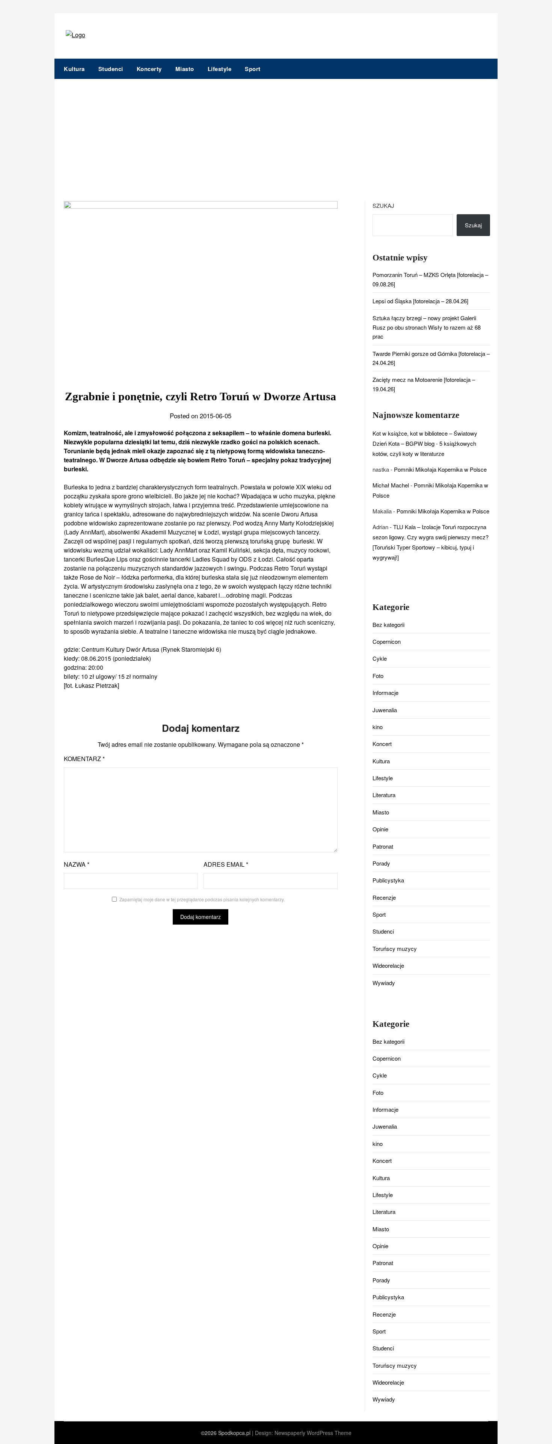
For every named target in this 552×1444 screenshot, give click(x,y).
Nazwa (76, 864)
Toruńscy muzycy (395, 948)
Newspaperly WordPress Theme (312, 1432)
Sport (253, 69)
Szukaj (383, 205)
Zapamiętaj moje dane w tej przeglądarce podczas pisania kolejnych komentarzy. (202, 899)
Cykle (380, 658)
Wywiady (384, 983)
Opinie (380, 829)
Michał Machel (391, 485)
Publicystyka (388, 880)
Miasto (184, 69)
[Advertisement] (276, 135)
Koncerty (149, 69)
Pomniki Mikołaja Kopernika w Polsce (440, 469)
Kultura (74, 69)
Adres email (226, 864)
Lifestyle (220, 69)
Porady (381, 863)
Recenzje (384, 897)
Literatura (384, 795)
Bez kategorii (388, 624)
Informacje (385, 692)
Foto (378, 676)
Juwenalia (385, 710)
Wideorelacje (388, 965)
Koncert (382, 744)
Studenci (110, 69)
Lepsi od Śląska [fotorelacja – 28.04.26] (420, 301)
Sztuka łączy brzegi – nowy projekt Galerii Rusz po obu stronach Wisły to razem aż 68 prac (427, 327)
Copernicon (387, 641)
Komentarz (84, 758)
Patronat (383, 846)
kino (378, 727)
